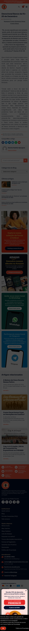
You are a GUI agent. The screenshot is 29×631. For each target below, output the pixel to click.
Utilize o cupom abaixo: (14, 601)
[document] (14, 315)
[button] (26, 590)
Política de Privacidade (22, 628)
